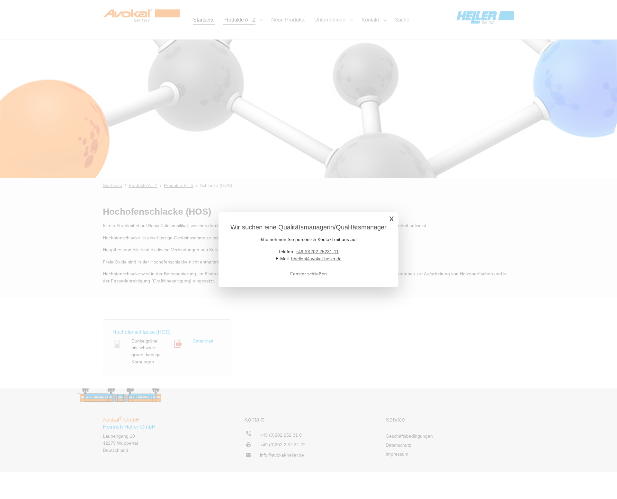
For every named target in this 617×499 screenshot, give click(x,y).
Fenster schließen (308, 273)
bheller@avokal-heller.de (316, 258)
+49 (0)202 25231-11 (317, 251)
